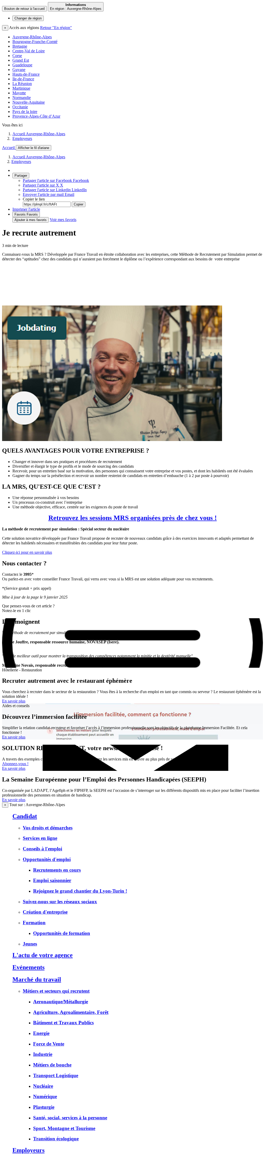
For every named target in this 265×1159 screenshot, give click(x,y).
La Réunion (22, 83)
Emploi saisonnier (52, 880)
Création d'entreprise (45, 912)
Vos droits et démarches (47, 827)
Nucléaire (43, 1086)
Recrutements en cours (57, 870)
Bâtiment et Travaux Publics (63, 1022)
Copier (78, 204)
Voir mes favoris (63, 219)
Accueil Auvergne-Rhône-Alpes (38, 134)
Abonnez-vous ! (15, 764)
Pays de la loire (24, 111)
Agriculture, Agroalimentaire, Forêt (70, 1012)
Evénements (28, 967)
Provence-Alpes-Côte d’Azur (36, 116)
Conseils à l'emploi (42, 848)
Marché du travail (36, 979)
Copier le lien (34, 199)
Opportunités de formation (61, 933)
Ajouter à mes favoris (30, 220)
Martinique (21, 88)
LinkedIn (55, 190)
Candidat (24, 816)
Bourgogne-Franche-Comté (34, 41)
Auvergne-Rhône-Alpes (32, 37)
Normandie (21, 97)
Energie (41, 1033)
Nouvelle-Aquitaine (28, 102)
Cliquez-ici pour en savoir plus (27, 552)
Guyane (18, 69)
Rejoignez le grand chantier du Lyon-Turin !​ (80, 891)
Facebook (56, 180)
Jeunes (30, 944)
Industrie (42, 1054)
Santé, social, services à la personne (70, 1117)
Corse (17, 55)
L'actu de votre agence (42, 955)
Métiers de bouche (52, 1065)
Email (48, 194)
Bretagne (19, 46)
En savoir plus (13, 701)
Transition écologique (56, 1138)
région (28, 18)
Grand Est (20, 60)
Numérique (45, 1096)
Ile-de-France (23, 79)
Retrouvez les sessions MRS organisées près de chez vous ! (132, 518)
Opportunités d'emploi (47, 859)
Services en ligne (40, 838)
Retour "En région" (56, 27)
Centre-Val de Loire (28, 51)
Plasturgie (43, 1107)
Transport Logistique (55, 1075)
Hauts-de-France (26, 74)
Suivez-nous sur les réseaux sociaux (60, 901)
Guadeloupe (22, 65)
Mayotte (19, 93)
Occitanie (20, 107)
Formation (34, 922)
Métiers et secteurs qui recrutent (56, 991)
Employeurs (22, 138)
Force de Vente (48, 1044)
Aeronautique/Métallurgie (60, 1001)
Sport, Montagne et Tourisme (64, 1128)
